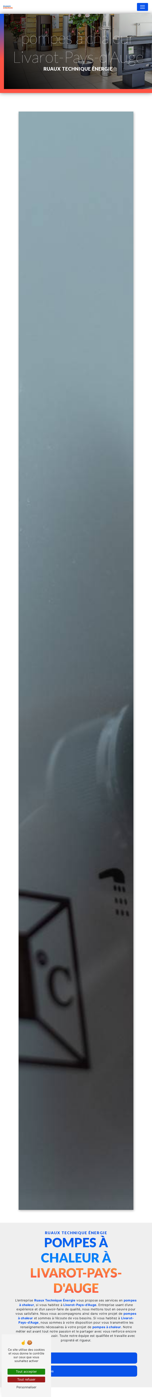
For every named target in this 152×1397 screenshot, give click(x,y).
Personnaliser (26, 1387)
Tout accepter (26, 1371)
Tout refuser (26, 1379)
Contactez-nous (41, 1371)
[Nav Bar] (142, 7)
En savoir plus (39, 1358)
